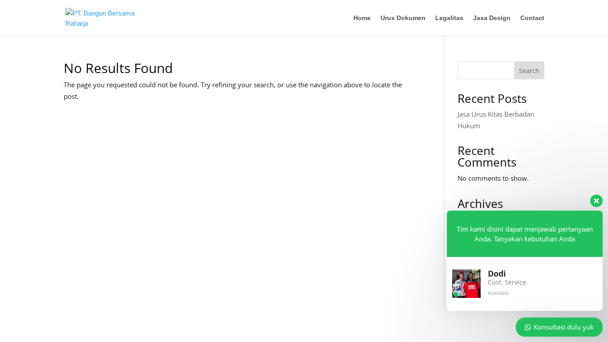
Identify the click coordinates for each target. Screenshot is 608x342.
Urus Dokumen (403, 18)
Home (362, 18)
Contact (532, 18)
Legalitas (449, 18)
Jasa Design (492, 18)
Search (529, 70)
